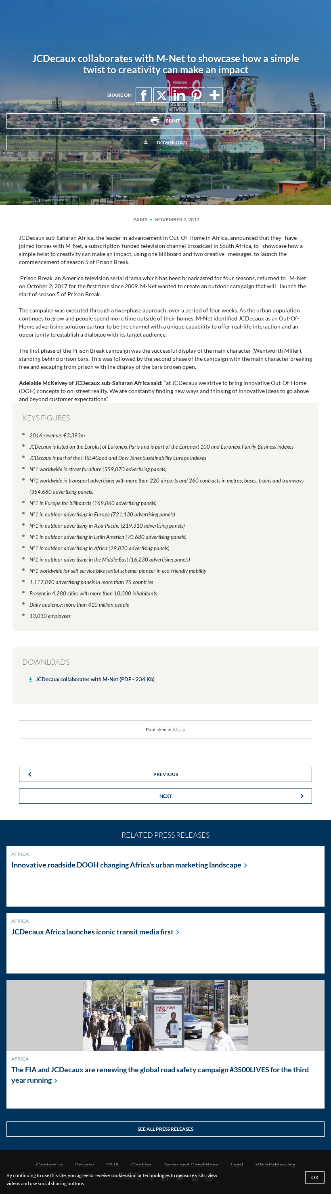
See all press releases (165, 1129)
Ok (314, 1177)
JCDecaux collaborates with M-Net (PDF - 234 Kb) (95, 679)
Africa (178, 729)
